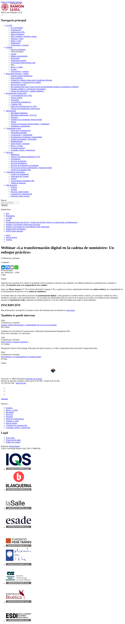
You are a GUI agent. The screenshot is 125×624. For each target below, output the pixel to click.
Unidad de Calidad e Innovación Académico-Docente (31, 80)
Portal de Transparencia (15, 419)
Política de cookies (13, 442)
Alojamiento (15, 159)
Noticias (14, 187)
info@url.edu (21, 383)
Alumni (14, 179)
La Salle (9, 218)
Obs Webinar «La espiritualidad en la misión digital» (21, 357)
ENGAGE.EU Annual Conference (14, 342)
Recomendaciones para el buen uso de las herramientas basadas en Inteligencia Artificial (44, 87)
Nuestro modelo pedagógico (21, 76)
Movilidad (10, 412)
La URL (9, 25)
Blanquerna (10, 216)
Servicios (9, 152)
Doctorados (15, 58)
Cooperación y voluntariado (21, 135)
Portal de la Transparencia (21, 130)
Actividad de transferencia (21, 102)
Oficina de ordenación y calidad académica (27, 91)
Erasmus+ (14, 117)
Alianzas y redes (17, 39)
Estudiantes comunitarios (20, 126)
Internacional (11, 111)
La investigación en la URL (21, 95)
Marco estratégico (17, 34)
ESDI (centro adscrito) (14, 231)
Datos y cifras (16, 41)
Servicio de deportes (18, 161)
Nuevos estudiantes (18, 49)
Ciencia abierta (16, 98)
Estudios (9, 47)
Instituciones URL (18, 32)
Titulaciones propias (18, 60)
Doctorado (15, 100)
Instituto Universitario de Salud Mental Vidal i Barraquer (27, 227)
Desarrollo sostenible (19, 133)
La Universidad (17, 28)
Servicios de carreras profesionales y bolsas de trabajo (31, 168)
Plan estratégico (17, 78)
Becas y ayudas (17, 67)
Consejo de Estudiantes (20, 174)
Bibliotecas (15, 154)
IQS (7, 214)
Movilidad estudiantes (19, 113)
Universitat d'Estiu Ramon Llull (23, 63)
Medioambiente (17, 141)
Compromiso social (13, 128)
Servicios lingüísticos (19, 163)
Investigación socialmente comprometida (26, 137)
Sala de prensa (11, 185)
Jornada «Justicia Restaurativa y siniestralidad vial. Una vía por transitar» (29, 325)
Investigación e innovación (16, 93)
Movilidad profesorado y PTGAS (24, 115)
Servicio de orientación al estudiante (24, 165)
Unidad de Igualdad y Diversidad (23, 139)
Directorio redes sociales (20, 196)
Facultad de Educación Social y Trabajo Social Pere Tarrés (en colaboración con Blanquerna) (42, 222)
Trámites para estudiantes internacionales (26, 119)
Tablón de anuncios (18, 183)
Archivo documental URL (21, 170)
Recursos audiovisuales (20, 192)
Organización (16, 30)
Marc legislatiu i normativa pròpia (24, 36)
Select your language (9, 12)
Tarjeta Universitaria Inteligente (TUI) (25, 157)
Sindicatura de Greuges (20, 176)
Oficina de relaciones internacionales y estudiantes (30, 124)
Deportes (9, 417)
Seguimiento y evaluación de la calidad (26, 82)
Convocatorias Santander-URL (23, 181)
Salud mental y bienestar (20, 144)
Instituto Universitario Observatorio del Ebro (23, 224)
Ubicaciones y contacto (20, 45)
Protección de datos (13, 440)
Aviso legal (10, 438)
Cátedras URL (16, 104)
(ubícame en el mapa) (34, 379)
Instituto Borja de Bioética (16, 229)
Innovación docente (18, 84)
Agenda (14, 189)
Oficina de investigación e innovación (25, 109)
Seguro (13, 122)
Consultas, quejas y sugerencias (23, 150)
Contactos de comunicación (21, 194)
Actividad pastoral (18, 148)
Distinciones (15, 43)
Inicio (8, 235)
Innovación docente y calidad (17, 74)
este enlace (70, 310)
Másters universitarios (19, 56)
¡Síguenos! (4, 399)
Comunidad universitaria (15, 172)
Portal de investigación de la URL (24, 106)
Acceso (13, 69)
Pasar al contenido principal (11, 2)
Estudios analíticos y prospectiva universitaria (28, 89)
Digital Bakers (14, 446)
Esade (8, 220)
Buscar (3, 200)
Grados (13, 54)
